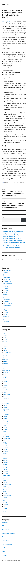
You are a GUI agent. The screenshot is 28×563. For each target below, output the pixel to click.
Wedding (5, 504)
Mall (4, 434)
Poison (5, 466)
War (4, 500)
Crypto (5, 376)
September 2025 (7, 286)
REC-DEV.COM (6, 21)
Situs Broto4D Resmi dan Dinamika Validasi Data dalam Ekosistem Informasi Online (14, 242)
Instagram (6, 412)
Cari (3, 217)
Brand (5, 356)
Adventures (6, 332)
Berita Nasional (7, 352)
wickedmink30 (7, 182)
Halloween (6, 403)
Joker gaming (5, 540)
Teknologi (6, 488)
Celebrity (5, 361)
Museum (5, 451)
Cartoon (5, 359)
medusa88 (4, 555)
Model (5, 444)
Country (5, 372)
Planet (5, 464)
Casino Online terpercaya (8, 533)
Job (4, 420)
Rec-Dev (5, 5)
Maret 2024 (6, 318)
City (4, 367)
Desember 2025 (7, 281)
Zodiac (5, 511)
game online (6, 394)
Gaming (5, 396)
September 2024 (7, 307)
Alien (4, 337)
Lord (4, 431)
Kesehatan (6, 423)
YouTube (5, 510)
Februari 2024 (7, 320)
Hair (4, 401)
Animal (5, 339)
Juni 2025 (5, 290)
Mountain (6, 447)
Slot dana (4, 537)
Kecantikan (6, 422)
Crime (5, 374)
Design (5, 378)
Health (5, 405)
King (4, 425)
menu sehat (6, 440)
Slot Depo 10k (5, 529)
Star (4, 486)
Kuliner (5, 427)
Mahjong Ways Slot (7, 544)
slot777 (4, 551)
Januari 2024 (6, 321)
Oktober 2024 (7, 305)
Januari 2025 (6, 299)
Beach (5, 348)
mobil (4, 442)
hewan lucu (6, 409)
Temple (5, 489)
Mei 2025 (5, 292)
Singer (5, 482)
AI (4, 334)
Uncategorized (20, 182)
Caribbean (6, 357)
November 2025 (7, 283)
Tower (5, 493)
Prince (5, 469)
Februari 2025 (7, 298)
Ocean (5, 458)
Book (4, 354)
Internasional (6, 414)
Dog (4, 383)
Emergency (6, 389)
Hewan (5, 407)
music (5, 453)
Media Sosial (6, 438)
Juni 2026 (5, 274)
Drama (5, 385)
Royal (4, 477)
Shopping (5, 478)
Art (4, 345)
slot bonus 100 (6, 548)
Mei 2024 (5, 314)
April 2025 (6, 294)
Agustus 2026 (7, 270)
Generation (6, 400)
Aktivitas (5, 335)
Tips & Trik (6, 491)
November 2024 (7, 303)
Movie (5, 449)
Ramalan (5, 473)
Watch (5, 502)
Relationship (6, 475)
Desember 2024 (7, 301)
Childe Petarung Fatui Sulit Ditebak (12, 238)
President (5, 467)
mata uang (6, 436)
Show (4, 480)
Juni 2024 (5, 312)
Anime (5, 341)
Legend (5, 429)
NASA (4, 455)
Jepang (5, 418)
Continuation (6, 370)
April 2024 (6, 316)
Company (5, 368)
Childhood (6, 365)
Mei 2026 (5, 275)
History (5, 411)
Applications (6, 343)
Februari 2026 (7, 277)
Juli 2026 (5, 272)
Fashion (5, 390)
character (5, 363)
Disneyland (6, 381)
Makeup (5, 433)
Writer (5, 508)
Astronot (5, 346)
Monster (5, 445)
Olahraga (5, 460)
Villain (5, 497)
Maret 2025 (6, 296)
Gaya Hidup (6, 398)
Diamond (5, 379)
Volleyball (6, 499)
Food (4, 392)
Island (5, 416)
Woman (5, 506)
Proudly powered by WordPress (13, 560)
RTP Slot (4, 526)
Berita (5, 350)
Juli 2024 (5, 310)
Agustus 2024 (6, 309)
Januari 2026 (6, 279)
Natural (5, 456)
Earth (4, 387)
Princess (5, 471)
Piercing (5, 462)
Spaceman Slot (7, 484)
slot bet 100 (5, 522)
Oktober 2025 (7, 285)
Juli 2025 (5, 288)
